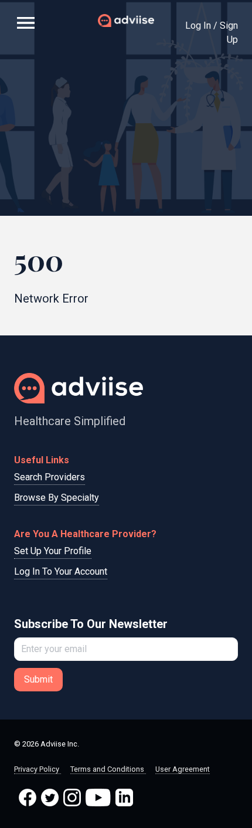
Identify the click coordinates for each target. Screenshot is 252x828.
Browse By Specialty (56, 497)
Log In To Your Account (60, 571)
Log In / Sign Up (211, 32)
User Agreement (182, 769)
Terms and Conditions (108, 769)
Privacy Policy (37, 769)
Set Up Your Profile (52, 550)
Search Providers (49, 477)
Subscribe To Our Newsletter (91, 624)
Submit (38, 679)
